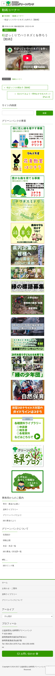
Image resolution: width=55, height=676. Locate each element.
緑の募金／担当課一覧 (12, 551)
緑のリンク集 (8, 565)
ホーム (5, 582)
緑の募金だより (9, 521)
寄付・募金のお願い (11, 504)
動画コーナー (9, 30)
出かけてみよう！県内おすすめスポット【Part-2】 (34, 95)
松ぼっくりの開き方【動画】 (19, 87)
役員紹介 (6, 535)
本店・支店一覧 (9, 546)
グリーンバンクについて (12, 600)
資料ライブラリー (10, 509)
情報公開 (6, 540)
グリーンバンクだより (12, 515)
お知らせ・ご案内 (9, 588)
